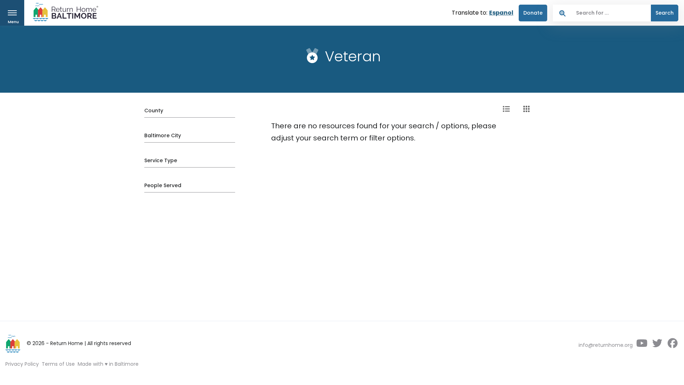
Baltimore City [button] (162, 135)
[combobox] (611, 13)
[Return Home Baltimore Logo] (13, 344)
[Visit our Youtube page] (642, 345)
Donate (533, 12)
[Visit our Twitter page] (657, 345)
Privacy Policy (22, 364)
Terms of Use (58, 364)
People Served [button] (162, 185)
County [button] (153, 110)
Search (665, 12)
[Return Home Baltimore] (62, 14)
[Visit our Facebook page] (672, 345)
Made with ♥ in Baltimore (108, 364)
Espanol (501, 13)
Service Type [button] (160, 160)
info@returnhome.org (606, 345)
